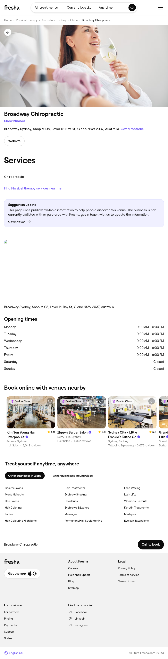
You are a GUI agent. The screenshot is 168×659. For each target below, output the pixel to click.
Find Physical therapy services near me (32, 188)
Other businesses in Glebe (24, 475)
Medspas (130, 514)
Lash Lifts (130, 494)
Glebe (74, 20)
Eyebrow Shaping (75, 494)
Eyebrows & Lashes (77, 507)
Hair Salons (12, 501)
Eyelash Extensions (136, 520)
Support (9, 631)
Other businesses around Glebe (73, 475)
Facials (9, 514)
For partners (11, 612)
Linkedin (80, 618)
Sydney (61, 20)
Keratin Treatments (136, 507)
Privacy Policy (126, 568)
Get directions (132, 129)
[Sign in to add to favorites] (50, 401)
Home (8, 20)
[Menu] (160, 7)
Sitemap (73, 588)
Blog (71, 581)
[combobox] (47, 7)
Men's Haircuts (14, 494)
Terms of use (126, 581)
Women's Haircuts (135, 501)
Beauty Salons (14, 488)
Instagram (81, 625)
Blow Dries (71, 501)
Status (8, 638)
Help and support (79, 574)
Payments (10, 625)
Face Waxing (132, 488)
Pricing (8, 618)
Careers (73, 568)
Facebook (81, 612)
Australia (47, 20)
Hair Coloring (13, 507)
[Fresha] (11, 7)
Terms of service (128, 574)
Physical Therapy (26, 20)
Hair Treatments (75, 488)
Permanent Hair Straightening (83, 520)
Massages (71, 514)
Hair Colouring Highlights (21, 520)
